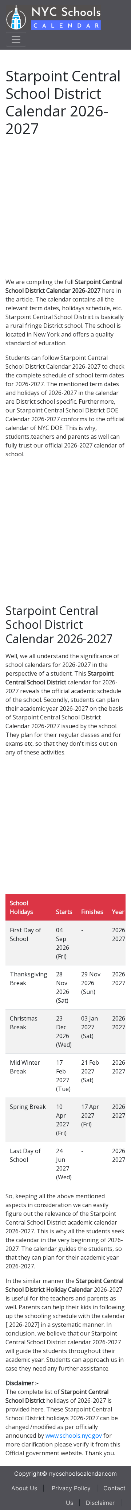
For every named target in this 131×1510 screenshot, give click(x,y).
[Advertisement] (65, 206)
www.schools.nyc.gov (73, 1436)
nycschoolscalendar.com (83, 1473)
